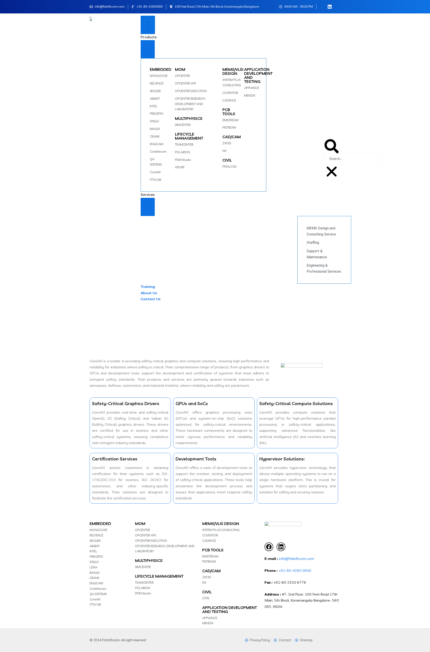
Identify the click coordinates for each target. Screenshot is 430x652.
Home (204, 330)
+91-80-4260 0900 (295, 570)
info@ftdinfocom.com (296, 558)
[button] (332, 146)
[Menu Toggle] (148, 25)
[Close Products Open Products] (148, 49)
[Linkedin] (281, 546)
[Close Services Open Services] (148, 207)
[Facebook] (268, 546)
